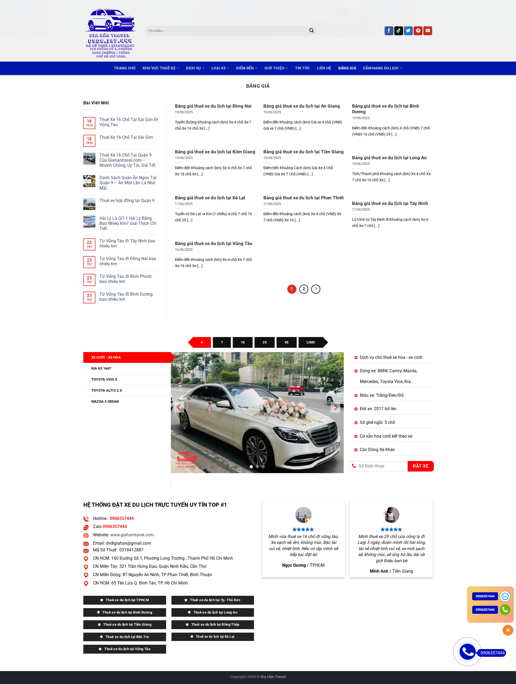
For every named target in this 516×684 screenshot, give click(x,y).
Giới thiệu (274, 68)
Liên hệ (324, 68)
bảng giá (347, 68)
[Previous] (179, 413)
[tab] (202, 342)
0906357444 (493, 652)
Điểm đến (245, 68)
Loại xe (219, 68)
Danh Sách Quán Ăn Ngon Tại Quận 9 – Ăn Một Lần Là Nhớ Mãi (127, 183)
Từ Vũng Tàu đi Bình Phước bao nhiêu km (125, 279)
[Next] (315, 289)
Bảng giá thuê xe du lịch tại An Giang (301, 106)
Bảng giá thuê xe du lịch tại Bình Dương (385, 109)
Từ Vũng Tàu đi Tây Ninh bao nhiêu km (127, 243)
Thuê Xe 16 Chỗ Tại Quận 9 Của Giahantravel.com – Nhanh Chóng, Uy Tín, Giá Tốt (127, 160)
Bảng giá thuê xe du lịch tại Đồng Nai (213, 106)
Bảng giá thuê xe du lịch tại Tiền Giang (303, 151)
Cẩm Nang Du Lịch (381, 68)
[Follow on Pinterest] (418, 31)
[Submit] (311, 31)
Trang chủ (125, 68)
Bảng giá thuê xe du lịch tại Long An (389, 157)
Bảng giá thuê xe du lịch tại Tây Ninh (390, 203)
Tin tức (302, 68)
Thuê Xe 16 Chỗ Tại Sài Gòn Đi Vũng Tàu (128, 122)
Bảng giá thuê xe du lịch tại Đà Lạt (210, 197)
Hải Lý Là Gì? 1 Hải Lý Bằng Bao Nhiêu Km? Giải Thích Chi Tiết (127, 223)
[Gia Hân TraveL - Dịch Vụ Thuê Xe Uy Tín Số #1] (110, 31)
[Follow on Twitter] (408, 31)
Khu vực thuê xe (159, 68)
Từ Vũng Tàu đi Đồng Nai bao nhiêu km (127, 261)
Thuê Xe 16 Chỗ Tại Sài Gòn (126, 137)
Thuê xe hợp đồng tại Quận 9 (127, 200)
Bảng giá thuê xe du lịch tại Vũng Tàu (213, 243)
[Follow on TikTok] (398, 31)
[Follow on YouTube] (427, 31)
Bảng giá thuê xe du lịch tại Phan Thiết (303, 197)
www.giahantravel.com (132, 534)
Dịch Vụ (193, 68)
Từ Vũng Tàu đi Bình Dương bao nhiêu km (126, 297)
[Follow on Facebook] (389, 31)
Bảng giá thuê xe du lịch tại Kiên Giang (215, 151)
